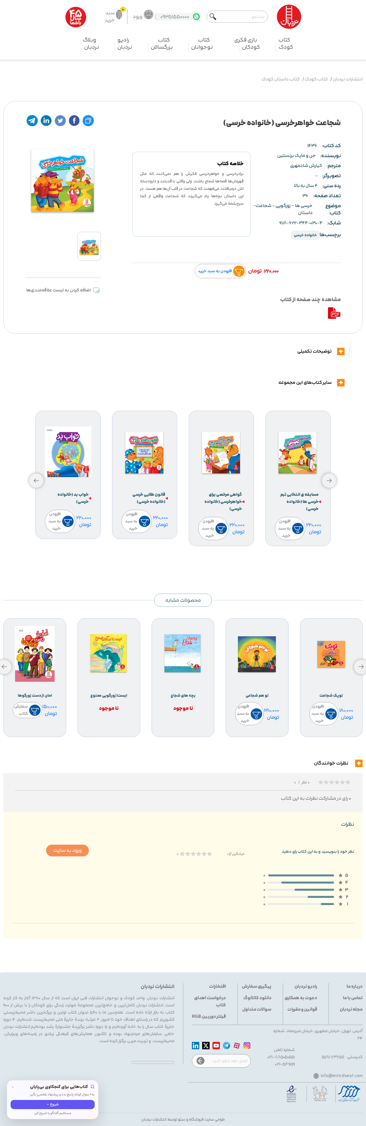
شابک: (334, 223)
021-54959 (285, 1064)
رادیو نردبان (125, 43)
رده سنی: (331, 185)
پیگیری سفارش (256, 986)
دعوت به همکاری (301, 998)
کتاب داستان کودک (281, 79)
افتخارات (217, 986)
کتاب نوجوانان (202, 43)
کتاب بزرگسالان (162, 43)
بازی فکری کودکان (247, 43)
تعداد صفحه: (327, 195)
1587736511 (333, 1057)
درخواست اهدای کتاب (210, 1002)
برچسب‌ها (330, 234)
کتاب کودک (286, 43)
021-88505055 (281, 1057)
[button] (36, 480)
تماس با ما (353, 998)
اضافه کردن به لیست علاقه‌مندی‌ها (58, 290)
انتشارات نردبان (348, 79)
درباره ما (355, 986)
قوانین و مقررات (302, 1009)
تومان (255, 271)
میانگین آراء (235, 854)
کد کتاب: (331, 145)
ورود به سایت (67, 850)
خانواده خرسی (305, 235)
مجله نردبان (351, 1009)
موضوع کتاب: (333, 209)
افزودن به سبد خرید (215, 271)
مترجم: (334, 165)
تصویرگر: (331, 175)
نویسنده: (330, 155)
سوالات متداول (256, 1009)
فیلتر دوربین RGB (209, 1016)
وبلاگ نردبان (91, 43)
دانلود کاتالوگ (257, 998)
